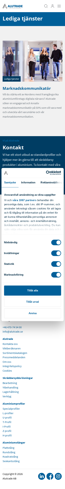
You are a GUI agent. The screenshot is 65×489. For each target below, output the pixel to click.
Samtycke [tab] (10, 182)
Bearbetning (10, 383)
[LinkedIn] (41, 476)
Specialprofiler (11, 408)
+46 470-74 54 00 (12, 327)
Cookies (7, 370)
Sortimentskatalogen (15, 353)
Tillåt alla (32, 290)
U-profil (7, 417)
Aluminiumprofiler (14, 403)
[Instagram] (58, 476)
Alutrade (8, 339)
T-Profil (7, 422)
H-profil (7, 435)
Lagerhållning (11, 391)
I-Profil (7, 426)
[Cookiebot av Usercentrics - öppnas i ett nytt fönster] (46, 173)
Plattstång (8, 447)
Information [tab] (28, 182)
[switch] (56, 253)
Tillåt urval (32, 301)
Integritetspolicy (12, 366)
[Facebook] (49, 476)
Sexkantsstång (11, 461)
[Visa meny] (59, 6)
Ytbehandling (10, 387)
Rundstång (9, 452)
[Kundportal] (52, 6)
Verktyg (7, 396)
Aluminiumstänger (14, 442)
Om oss (7, 361)
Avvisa (33, 313)
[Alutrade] (13, 5)
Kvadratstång (10, 456)
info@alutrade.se (13, 331)
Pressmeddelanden (14, 357)
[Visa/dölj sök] (46, 6)
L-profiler (8, 413)
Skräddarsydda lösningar (18, 378)
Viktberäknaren (12, 348)
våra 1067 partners (24, 200)
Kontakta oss (10, 344)
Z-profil (7, 431)
